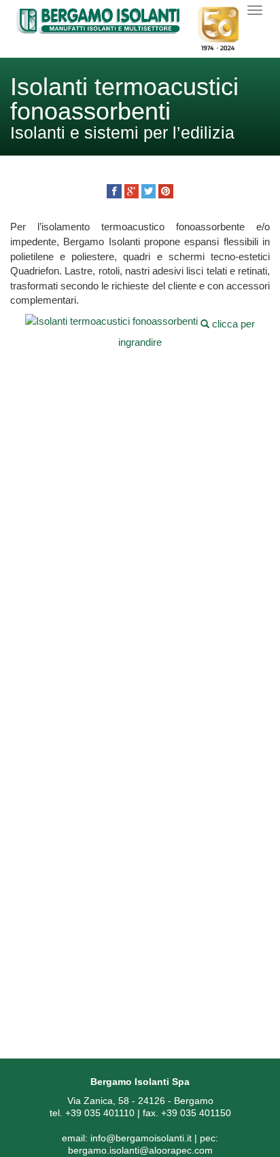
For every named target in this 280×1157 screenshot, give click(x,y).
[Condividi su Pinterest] (165, 191)
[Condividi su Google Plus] (131, 191)
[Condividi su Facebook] (114, 191)
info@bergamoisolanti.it (141, 1138)
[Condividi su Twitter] (148, 191)
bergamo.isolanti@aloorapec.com (140, 1150)
